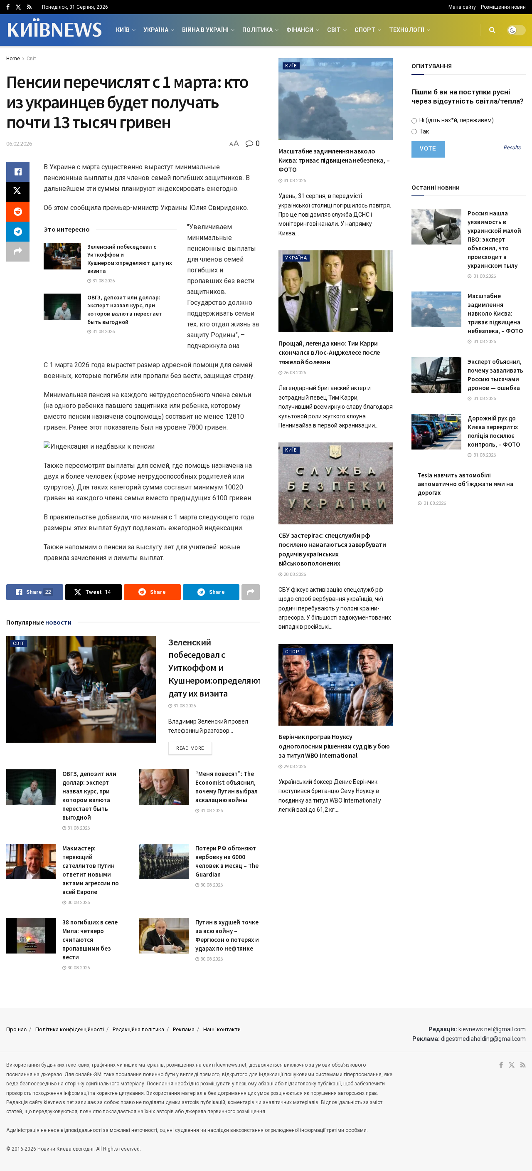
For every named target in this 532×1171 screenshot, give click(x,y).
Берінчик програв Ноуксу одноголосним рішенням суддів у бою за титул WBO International (334, 745)
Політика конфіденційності (69, 1029)
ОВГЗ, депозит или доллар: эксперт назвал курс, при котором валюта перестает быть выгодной (124, 310)
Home (13, 59)
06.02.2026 (19, 144)
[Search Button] (492, 30)
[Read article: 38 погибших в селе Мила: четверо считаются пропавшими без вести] (31, 936)
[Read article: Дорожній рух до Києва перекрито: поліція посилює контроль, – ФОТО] (436, 432)
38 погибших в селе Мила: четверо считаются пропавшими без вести (90, 939)
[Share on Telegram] (18, 232)
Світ (334, 30)
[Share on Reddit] (18, 212)
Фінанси (299, 30)
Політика (257, 30)
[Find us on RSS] (29, 7)
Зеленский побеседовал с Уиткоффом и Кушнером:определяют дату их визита (129, 259)
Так (423, 131)
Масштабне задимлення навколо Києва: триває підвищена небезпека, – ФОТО (333, 160)
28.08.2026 (294, 574)
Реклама (184, 1029)
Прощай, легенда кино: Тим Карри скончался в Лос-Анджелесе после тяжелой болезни (329, 352)
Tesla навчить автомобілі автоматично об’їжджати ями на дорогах (465, 484)
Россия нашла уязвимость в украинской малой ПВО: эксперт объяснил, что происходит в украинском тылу (494, 239)
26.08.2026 (294, 373)
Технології (406, 30)
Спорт (365, 30)
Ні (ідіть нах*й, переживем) (456, 120)
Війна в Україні (205, 30)
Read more (194, 748)
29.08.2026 (294, 766)
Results (511, 148)
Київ (123, 30)
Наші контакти (222, 1029)
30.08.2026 (78, 902)
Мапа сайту (462, 7)
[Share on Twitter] (18, 192)
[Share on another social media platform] (18, 252)
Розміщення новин (503, 7)
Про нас (16, 1029)
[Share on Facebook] (18, 172)
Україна (155, 30)
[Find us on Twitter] (18, 7)
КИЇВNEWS (53, 30)
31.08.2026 (103, 281)
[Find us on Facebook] (8, 7)
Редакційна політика (138, 1029)
